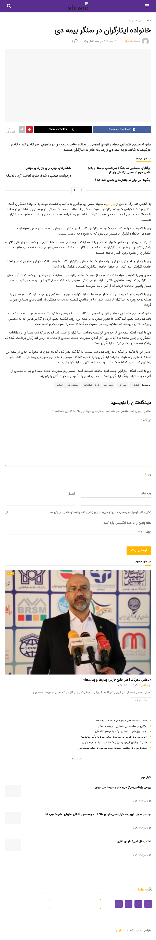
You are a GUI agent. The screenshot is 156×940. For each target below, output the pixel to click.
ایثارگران (135, 385)
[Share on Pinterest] (29, 129)
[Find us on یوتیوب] (119, 904)
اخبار (10, 573)
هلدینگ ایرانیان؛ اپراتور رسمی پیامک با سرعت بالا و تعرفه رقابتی (114, 742)
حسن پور (108, 385)
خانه (149, 21)
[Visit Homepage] (78, 6)
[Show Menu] (147, 6)
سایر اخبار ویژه (136, 21)
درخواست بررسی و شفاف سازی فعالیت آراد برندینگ (38, 175)
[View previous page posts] (82, 190)
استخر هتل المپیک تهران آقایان (134, 841)
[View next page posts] (74, 190)
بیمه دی (122, 385)
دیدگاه (145, 420)
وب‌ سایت (145, 493)
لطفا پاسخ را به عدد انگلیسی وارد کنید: (127, 522)
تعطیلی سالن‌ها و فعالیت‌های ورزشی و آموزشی (27, 910)
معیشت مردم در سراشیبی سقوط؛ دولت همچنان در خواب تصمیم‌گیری (112, 748)
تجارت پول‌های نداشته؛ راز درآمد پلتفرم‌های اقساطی (121, 731)
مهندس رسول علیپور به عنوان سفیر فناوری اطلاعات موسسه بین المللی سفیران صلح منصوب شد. (97, 814)
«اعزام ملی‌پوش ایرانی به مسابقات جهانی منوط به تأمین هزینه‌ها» (114, 737)
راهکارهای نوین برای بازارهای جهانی (48, 168)
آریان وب (118, 930)
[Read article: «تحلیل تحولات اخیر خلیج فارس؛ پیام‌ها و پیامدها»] (78, 622)
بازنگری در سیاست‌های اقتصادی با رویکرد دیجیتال (122, 726)
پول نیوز (110, 203)
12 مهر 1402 (109, 41)
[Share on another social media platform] (22, 129)
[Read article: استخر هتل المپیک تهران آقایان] (13, 845)
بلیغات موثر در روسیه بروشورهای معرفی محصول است (78, 910)
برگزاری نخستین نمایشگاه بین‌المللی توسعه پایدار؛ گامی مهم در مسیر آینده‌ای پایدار (119, 170)
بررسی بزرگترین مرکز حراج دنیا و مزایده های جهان (123, 787)
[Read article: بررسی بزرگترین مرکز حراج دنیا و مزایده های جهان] (13, 791)
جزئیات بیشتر (139, 699)
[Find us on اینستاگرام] (128, 904)
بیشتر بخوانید (78, 759)
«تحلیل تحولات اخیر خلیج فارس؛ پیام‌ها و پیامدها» (117, 679)
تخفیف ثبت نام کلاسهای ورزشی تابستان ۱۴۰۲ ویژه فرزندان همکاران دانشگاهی (26, 901)
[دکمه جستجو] (9, 6)
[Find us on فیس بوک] (148, 904)
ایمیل (70, 493)
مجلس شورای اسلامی (67, 385)
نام (148, 474)
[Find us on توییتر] (138, 904)
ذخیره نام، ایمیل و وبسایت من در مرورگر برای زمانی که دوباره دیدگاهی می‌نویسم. (100, 512)
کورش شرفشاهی (91, 385)
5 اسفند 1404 (129, 685)
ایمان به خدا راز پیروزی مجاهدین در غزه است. (77, 901)
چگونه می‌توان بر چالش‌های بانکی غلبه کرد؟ (122, 180)
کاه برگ (129, 41)
